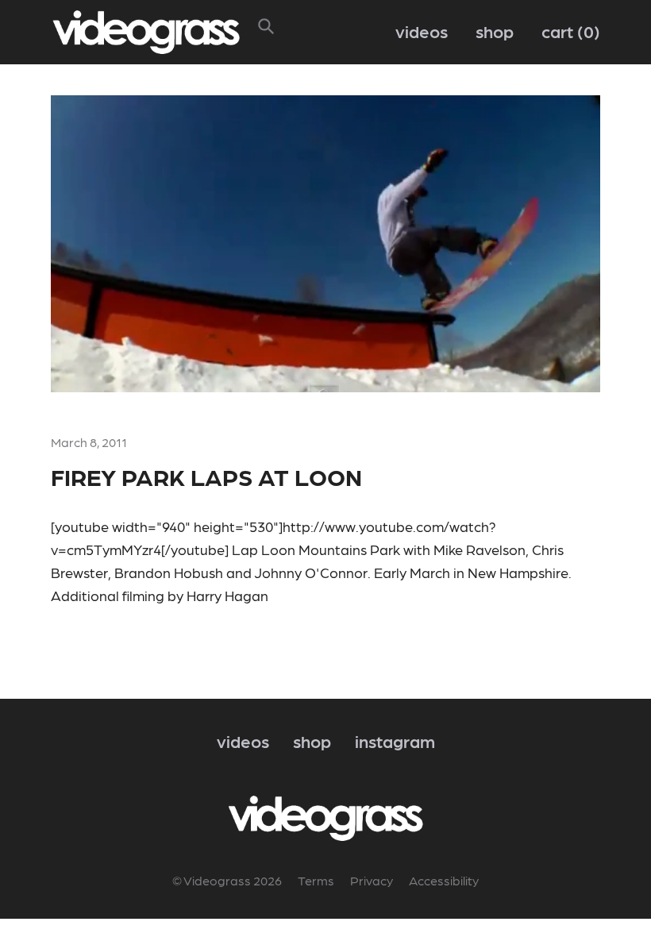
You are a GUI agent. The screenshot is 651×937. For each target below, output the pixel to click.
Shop (495, 30)
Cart (567, 30)
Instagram (395, 740)
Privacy (371, 880)
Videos (421, 30)
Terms (316, 880)
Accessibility (444, 880)
